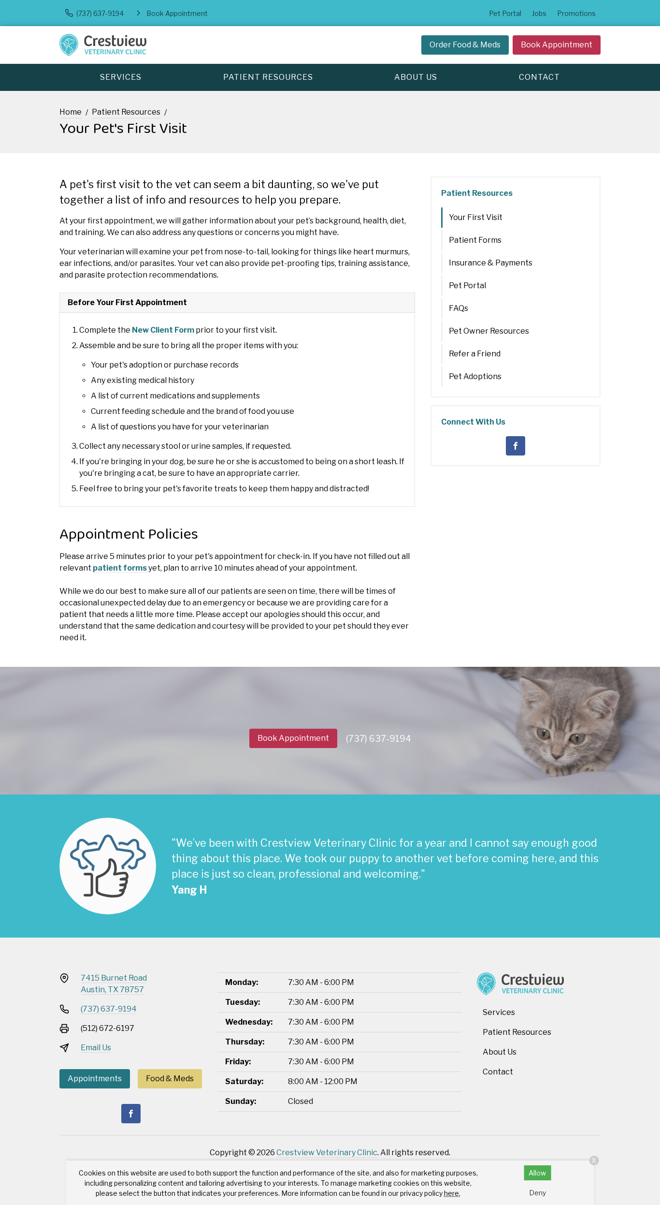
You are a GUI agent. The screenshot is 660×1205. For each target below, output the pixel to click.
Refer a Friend (475, 353)
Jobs (539, 13)
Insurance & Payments (490, 262)
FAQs (458, 308)
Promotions (576, 13)
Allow (537, 1173)
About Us (415, 77)
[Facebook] (515, 446)
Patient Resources (268, 77)
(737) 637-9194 (378, 739)
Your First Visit (475, 217)
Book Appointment (556, 44)
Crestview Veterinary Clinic (326, 1152)
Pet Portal (505, 13)
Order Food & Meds (465, 44)
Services (121, 77)
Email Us (96, 1047)
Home (70, 112)
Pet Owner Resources (489, 331)
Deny (537, 1193)
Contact (539, 77)
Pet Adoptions (475, 376)
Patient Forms (475, 240)
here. (452, 1193)
